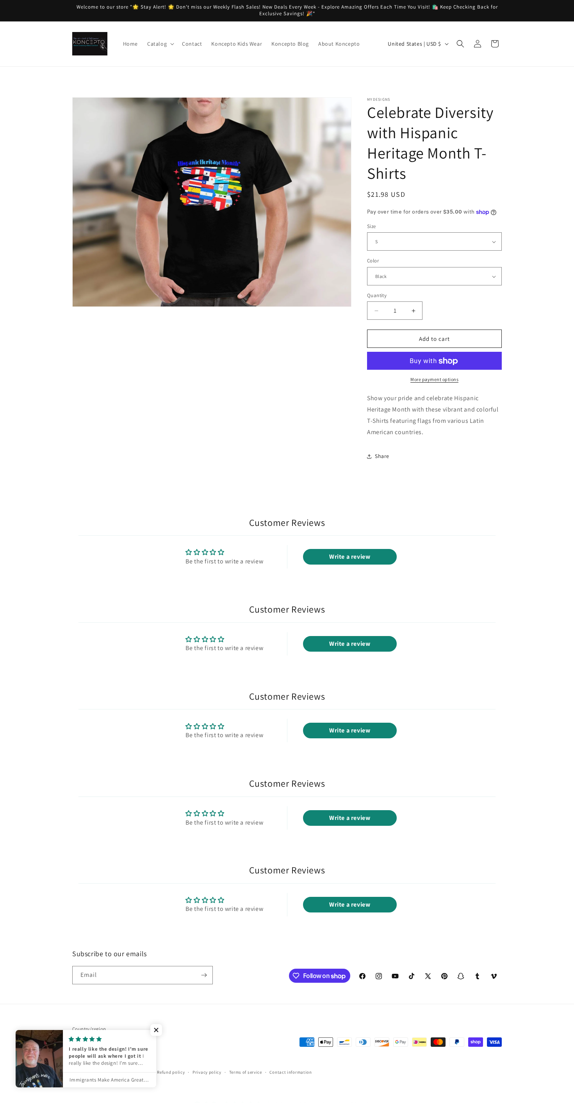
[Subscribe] (203, 975)
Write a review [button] (349, 556)
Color (373, 261)
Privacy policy (207, 1072)
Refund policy (171, 1072)
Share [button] (382, 456)
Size (371, 226)
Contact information (290, 1072)
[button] (160, 44)
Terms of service (245, 1072)
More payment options (434, 380)
